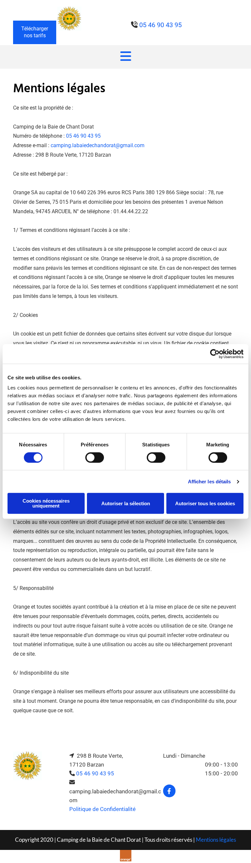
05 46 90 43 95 (83, 136)
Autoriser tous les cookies (205, 503)
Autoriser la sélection (125, 503)
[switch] (94, 457)
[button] (34, 32)
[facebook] (169, 791)
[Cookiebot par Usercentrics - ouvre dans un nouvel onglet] (214, 354)
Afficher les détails (209, 481)
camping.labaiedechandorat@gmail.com (97, 145)
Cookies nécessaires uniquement (46, 503)
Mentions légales (216, 839)
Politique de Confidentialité (102, 809)
